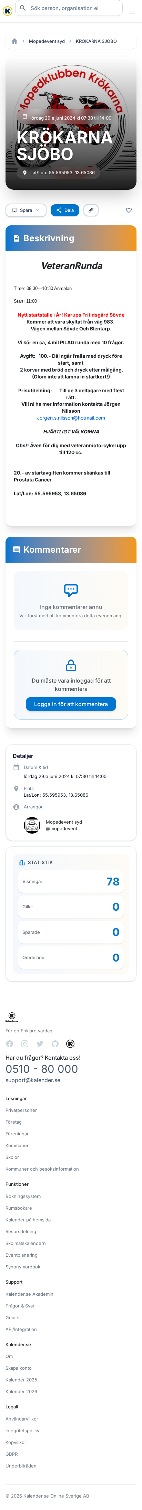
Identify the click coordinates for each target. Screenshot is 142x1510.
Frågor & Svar (20, 1306)
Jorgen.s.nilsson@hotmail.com (71, 418)
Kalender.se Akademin (29, 1294)
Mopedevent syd (47, 41)
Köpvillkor (16, 1442)
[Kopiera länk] (91, 210)
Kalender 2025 (21, 1379)
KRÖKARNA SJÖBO (96, 41)
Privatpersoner (21, 1110)
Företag (14, 1122)
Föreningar (17, 1133)
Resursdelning (21, 1231)
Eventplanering (22, 1255)
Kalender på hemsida (28, 1219)
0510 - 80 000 (42, 1068)
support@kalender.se (33, 1080)
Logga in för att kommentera (71, 704)
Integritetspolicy (22, 1430)
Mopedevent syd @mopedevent (64, 825)
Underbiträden (21, 1466)
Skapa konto (19, 1368)
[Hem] (14, 41)
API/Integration (21, 1329)
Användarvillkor (22, 1419)
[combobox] (69, 8)
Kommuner (17, 1145)
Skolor (12, 1157)
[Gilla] (128, 210)
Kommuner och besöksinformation (42, 1169)
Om (9, 1356)
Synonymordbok (23, 1266)
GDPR (12, 1454)
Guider (13, 1317)
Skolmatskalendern (26, 1243)
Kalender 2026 (21, 1391)
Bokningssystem (23, 1196)
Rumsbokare (19, 1208)
